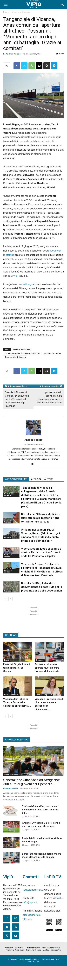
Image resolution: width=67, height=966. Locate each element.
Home (6, 12)
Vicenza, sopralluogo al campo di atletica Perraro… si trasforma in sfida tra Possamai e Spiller (41, 552)
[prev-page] (5, 599)
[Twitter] (24, 65)
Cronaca (26, 12)
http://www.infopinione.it (33, 444)
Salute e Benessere (12, 774)
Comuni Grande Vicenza (10, 494)
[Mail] (33, 464)
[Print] (46, 65)
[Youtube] (15, 935)
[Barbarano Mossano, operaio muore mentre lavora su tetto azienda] (49, 652)
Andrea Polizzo (13, 54)
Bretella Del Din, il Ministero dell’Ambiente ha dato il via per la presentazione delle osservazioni (41, 587)
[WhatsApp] (31, 65)
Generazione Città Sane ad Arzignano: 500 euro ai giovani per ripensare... (31, 782)
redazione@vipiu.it (33, 889)
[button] (5, 4)
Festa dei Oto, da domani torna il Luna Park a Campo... (16, 667)
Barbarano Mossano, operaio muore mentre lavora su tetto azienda (47, 667)
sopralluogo (26, 284)
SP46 (14, 275)
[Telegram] (54, 65)
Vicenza (15, 12)
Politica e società (8, 555)
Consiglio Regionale (44, 695)
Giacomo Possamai (52, 353)
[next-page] (10, 599)
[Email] (39, 65)
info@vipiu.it (30, 902)
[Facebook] (16, 65)
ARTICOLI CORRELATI (16, 479)
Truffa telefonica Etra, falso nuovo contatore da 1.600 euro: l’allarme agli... (40, 809)
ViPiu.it (57, 898)
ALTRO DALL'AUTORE (42, 479)
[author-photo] (33, 435)
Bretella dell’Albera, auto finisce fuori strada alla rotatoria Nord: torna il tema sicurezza (40, 518)
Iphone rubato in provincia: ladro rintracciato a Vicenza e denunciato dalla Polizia (49, 397)
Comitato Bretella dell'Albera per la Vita (22, 353)
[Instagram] (15, 918)
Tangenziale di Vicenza (15, 357)
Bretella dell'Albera (21, 349)
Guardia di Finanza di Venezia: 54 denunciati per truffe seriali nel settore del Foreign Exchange (17, 399)
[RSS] (15, 927)
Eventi (6, 660)
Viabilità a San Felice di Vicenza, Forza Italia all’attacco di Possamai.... (17, 702)
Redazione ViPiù (10, 788)
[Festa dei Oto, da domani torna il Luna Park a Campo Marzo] (17, 652)
